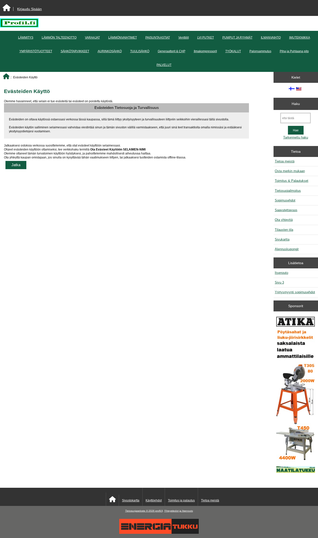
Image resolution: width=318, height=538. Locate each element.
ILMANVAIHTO (271, 37)
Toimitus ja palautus (181, 500)
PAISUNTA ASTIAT (157, 37)
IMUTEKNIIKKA (299, 37)
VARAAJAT (92, 37)
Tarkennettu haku (295, 137)
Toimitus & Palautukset (291, 181)
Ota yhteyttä (284, 220)
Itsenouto (281, 273)
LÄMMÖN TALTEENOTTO (59, 37)
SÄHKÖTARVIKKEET (75, 51)
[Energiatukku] (159, 532)
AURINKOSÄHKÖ (110, 51)
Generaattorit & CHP (171, 51)
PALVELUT (164, 65)
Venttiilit (183, 37)
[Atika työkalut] (295, 394)
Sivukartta (282, 239)
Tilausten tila (284, 230)
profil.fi (159, 510)
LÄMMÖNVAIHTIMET (122, 37)
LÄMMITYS (25, 37)
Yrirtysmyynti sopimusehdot (295, 292)
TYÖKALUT (233, 51)
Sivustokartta (130, 500)
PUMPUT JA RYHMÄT (237, 37)
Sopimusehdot (285, 200)
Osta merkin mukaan (290, 171)
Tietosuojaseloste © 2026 (140, 510)
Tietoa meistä (284, 161)
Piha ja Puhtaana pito (294, 51)
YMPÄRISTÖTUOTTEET (35, 51)
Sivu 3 (279, 282)
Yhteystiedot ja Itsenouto (178, 510)
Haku (296, 104)
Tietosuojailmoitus (288, 191)
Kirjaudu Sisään (29, 9)
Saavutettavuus (286, 210)
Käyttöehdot (154, 500)
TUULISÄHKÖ (139, 51)
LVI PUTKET (205, 37)
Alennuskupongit (287, 249)
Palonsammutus (260, 51)
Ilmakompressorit (205, 51)
